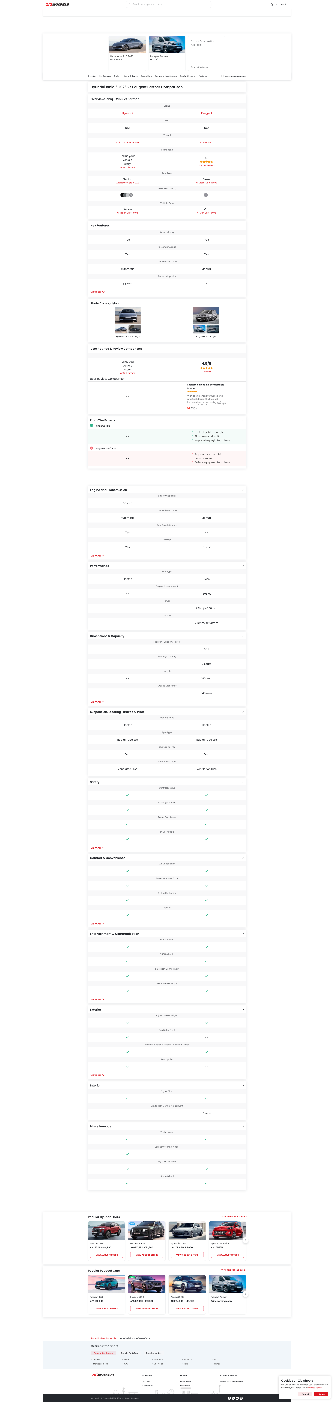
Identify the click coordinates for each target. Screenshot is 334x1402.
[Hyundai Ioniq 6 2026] (127, 44)
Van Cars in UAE (208, 212)
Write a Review (127, 167)
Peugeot (206, 113)
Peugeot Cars (237, 1270)
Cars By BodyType (129, 1353)
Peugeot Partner (159, 56)
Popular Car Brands (103, 1353)
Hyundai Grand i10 (220, 1243)
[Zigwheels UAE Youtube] (237, 1398)
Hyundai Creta (97, 1243)
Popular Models (154, 1353)
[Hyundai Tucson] (146, 1230)
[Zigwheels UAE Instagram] (241, 1398)
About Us (146, 1381)
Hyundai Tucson (138, 1243)
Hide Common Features (235, 76)
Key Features (105, 76)
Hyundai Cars (237, 1216)
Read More (223, 440)
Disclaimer (185, 1385)
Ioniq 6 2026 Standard (127, 142)
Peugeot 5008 (177, 1297)
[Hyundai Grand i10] (227, 1230)
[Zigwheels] (57, 4)
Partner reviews (206, 165)
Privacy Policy (186, 1381)
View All (96, 292)
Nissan (126, 1359)
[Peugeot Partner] (167, 44)
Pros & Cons (146, 76)
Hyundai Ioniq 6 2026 (121, 56)
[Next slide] (246, 1240)
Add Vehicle (200, 67)
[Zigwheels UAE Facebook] (229, 1398)
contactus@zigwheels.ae (231, 1381)
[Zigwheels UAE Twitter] (233, 1398)
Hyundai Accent (178, 1243)
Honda (217, 1364)
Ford (186, 1364)
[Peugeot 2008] (146, 1284)
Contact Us (147, 1385)
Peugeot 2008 (137, 1297)
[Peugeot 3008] (106, 1284)
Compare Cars (111, 1338)
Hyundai (127, 113)
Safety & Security (188, 76)
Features (203, 76)
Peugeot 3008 (96, 1297)
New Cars (101, 1338)
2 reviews (206, 371)
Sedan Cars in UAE (129, 212)
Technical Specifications (166, 76)
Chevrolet (158, 1364)
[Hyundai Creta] (106, 1230)
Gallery (117, 76)
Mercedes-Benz (100, 1364)
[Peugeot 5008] (187, 1284)
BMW (126, 1364)
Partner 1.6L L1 (206, 142)
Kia (215, 1359)
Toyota (96, 1359)
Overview (92, 76)
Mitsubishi (158, 1359)
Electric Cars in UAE (129, 182)
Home (93, 1338)
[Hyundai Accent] (187, 1230)
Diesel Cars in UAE (208, 182)
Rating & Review (131, 76)
